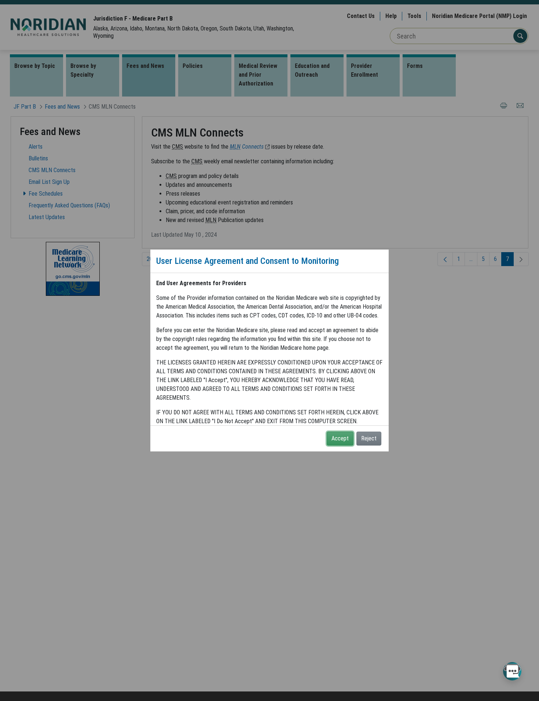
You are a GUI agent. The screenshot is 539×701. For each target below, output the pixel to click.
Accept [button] (340, 438)
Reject (369, 438)
